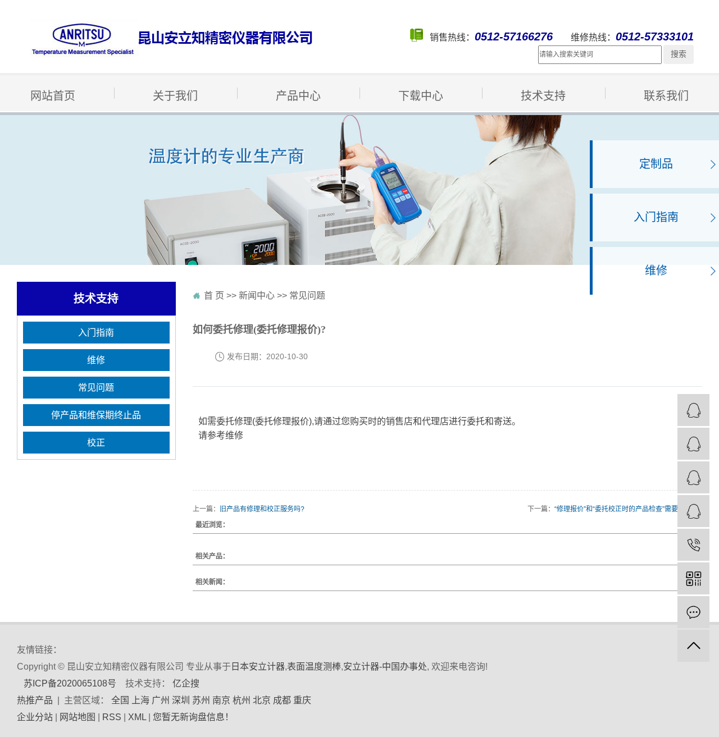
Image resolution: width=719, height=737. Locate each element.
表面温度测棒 (314, 666)
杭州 (242, 700)
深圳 (181, 700)
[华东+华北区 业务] (693, 410)
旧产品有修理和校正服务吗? (262, 509)
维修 (240, 136)
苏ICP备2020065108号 (70, 683)
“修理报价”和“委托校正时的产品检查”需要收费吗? (628, 509)
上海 (140, 700)
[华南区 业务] (693, 444)
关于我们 (175, 96)
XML (137, 717)
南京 (221, 700)
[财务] (693, 477)
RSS (111, 717)
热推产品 (35, 700)
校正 (240, 158)
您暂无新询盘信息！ (193, 717)
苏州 (201, 700)
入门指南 (36, 136)
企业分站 (35, 717)
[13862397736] (693, 545)
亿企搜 (185, 683)
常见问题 (466, 136)
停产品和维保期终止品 (70, 158)
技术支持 (543, 96)
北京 (262, 700)
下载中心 (420, 96)
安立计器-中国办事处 (385, 666)
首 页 (214, 295)
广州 (161, 700)
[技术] (693, 511)
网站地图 (77, 717)
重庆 (302, 700)
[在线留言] (693, 612)
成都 (282, 700)
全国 (120, 700)
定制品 (656, 164)
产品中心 (298, 96)
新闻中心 (257, 295)
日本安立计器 (258, 666)
